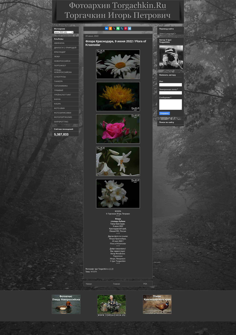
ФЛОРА (94, 272)
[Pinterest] (125, 28)
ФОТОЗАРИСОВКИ (62, 113)
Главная (116, 284)
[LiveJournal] (121, 28)
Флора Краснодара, (118, 239)
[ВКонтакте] (106, 28)
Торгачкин (118, 256)
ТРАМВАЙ (58, 90)
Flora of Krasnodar (118, 244)
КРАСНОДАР (59, 52)
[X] (114, 28)
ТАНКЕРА (58, 81)
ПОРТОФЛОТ (60, 65)
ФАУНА (57, 99)
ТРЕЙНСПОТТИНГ (62, 95)
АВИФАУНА (59, 43)
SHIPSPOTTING (61, 122)
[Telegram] (129, 28)
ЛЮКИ (57, 56)
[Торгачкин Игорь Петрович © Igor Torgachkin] (171, 68)
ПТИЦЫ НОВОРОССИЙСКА (63, 71)
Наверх (89, 284)
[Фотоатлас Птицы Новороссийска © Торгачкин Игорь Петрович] (66, 313)
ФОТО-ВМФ (59, 108)
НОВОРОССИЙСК (62, 61)
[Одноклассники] (110, 28)
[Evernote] (118, 28)
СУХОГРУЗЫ (60, 77)
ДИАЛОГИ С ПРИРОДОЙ (65, 48)
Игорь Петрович (118, 259)
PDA (145, 284)
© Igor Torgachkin (118, 261)
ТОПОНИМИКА (61, 86)
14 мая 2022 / (118, 241)
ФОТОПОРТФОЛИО (63, 117)
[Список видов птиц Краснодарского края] (157, 313)
